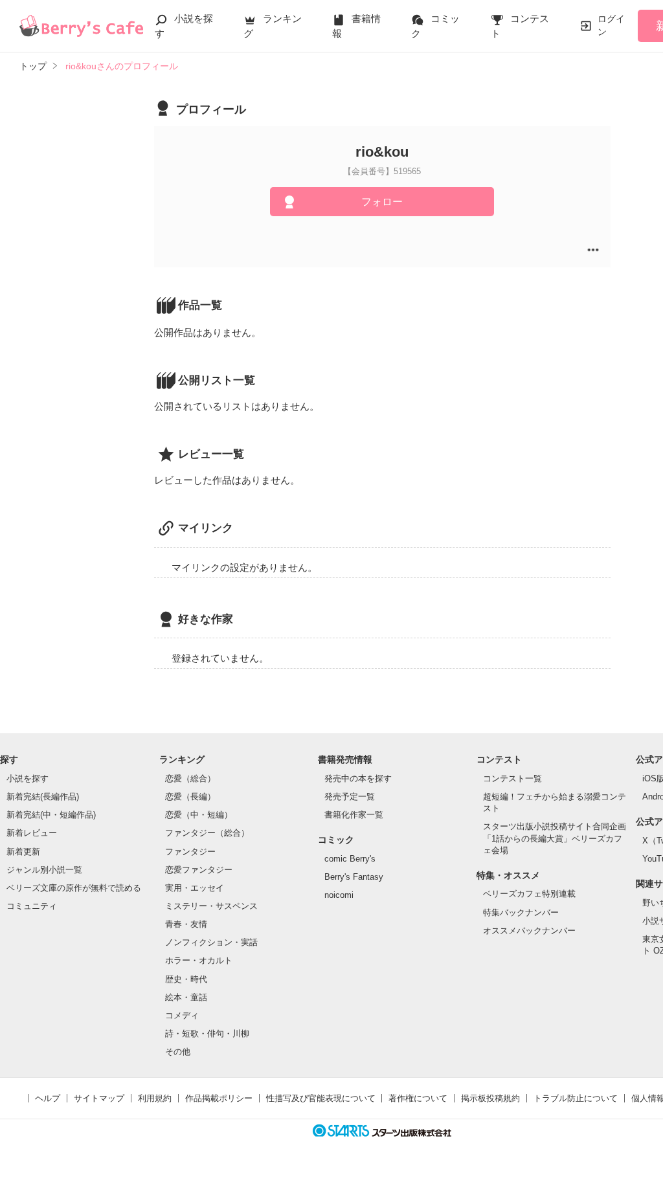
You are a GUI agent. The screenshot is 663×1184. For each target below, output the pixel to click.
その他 (177, 1051)
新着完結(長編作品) (42, 796)
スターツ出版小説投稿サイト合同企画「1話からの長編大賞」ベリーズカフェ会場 (554, 837)
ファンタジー (190, 851)
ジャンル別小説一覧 (44, 870)
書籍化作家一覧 (353, 815)
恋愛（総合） (190, 778)
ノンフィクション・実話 (211, 942)
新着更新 (23, 851)
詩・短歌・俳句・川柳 (207, 1033)
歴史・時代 (186, 979)
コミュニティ (31, 906)
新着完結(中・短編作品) (51, 815)
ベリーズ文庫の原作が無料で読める (73, 888)
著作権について (417, 1098)
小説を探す (27, 778)
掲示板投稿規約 (490, 1098)
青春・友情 (186, 924)
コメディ (182, 1015)
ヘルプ (47, 1098)
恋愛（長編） (190, 796)
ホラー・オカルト (198, 960)
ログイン (611, 25)
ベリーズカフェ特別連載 (529, 894)
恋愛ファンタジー (198, 870)
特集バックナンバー (521, 912)
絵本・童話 (186, 997)
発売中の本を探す (358, 778)
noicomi (339, 895)
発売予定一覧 (349, 796)
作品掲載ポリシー (219, 1098)
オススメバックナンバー (529, 930)
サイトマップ (99, 1098)
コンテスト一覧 (512, 778)
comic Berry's (350, 859)
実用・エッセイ (194, 888)
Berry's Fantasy (353, 877)
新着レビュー (31, 833)
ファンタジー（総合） (207, 833)
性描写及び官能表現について (321, 1098)
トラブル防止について (576, 1098)
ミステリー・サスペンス (211, 906)
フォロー (382, 201)
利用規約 (155, 1098)
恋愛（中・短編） (198, 815)
